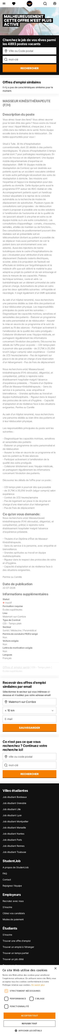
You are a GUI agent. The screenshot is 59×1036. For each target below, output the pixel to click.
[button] (29, 1030)
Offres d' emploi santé (16, 667)
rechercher (29, 68)
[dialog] (29, 1000)
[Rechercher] (46, 3)
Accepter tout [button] (29, 1015)
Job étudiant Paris (12, 839)
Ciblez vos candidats (14, 913)
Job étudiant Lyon (12, 815)
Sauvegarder (29, 727)
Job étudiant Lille (12, 809)
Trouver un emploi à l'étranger (18, 947)
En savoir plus (38, 984)
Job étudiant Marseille (14, 827)
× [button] (55, 968)
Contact (7, 879)
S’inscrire (7, 907)
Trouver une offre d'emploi (16, 940)
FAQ (5, 873)
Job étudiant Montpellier (15, 821)
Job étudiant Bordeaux (15, 797)
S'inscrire (7, 934)
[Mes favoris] (14, 3)
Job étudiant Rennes (13, 845)
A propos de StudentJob (16, 867)
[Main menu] (4, 3)
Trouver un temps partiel (16, 953)
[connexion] (54, 3)
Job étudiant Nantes (13, 833)
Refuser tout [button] (29, 1023)
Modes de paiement (13, 919)
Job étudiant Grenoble (14, 803)
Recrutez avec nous (13, 901)
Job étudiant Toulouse (14, 852)
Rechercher (29, 774)
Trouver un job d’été (13, 959)
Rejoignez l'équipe (12, 885)
